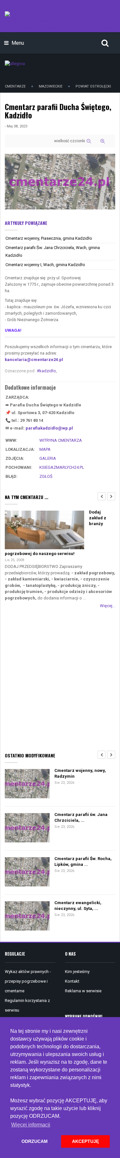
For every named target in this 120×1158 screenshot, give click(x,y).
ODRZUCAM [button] (34, 1141)
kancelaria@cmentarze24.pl (34, 359)
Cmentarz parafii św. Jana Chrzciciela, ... (81, 817)
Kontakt (72, 981)
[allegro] (15, 63)
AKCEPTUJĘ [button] (85, 1141)
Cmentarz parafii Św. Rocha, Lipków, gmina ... (83, 861)
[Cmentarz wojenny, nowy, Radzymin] (27, 784)
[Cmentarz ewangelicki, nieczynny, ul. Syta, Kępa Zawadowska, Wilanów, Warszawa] (27, 916)
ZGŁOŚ (45, 476)
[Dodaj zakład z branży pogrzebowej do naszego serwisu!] (44, 530)
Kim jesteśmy (77, 971)
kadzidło (47, 370)
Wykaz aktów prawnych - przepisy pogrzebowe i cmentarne (28, 981)
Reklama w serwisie (83, 990)
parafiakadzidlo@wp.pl (49, 428)
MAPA (45, 449)
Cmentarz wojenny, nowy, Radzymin (80, 773)
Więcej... (107, 605)
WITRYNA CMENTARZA (60, 440)
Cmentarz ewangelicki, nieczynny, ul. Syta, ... (77, 905)
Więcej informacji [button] (30, 1124)
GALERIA (47, 458)
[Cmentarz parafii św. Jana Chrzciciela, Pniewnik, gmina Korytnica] (27, 828)
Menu (17, 43)
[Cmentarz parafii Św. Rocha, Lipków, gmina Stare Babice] (27, 872)
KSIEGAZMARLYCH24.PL (61, 467)
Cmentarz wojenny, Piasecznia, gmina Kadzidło (48, 238)
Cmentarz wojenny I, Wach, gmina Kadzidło (45, 264)
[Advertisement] (60, 679)
